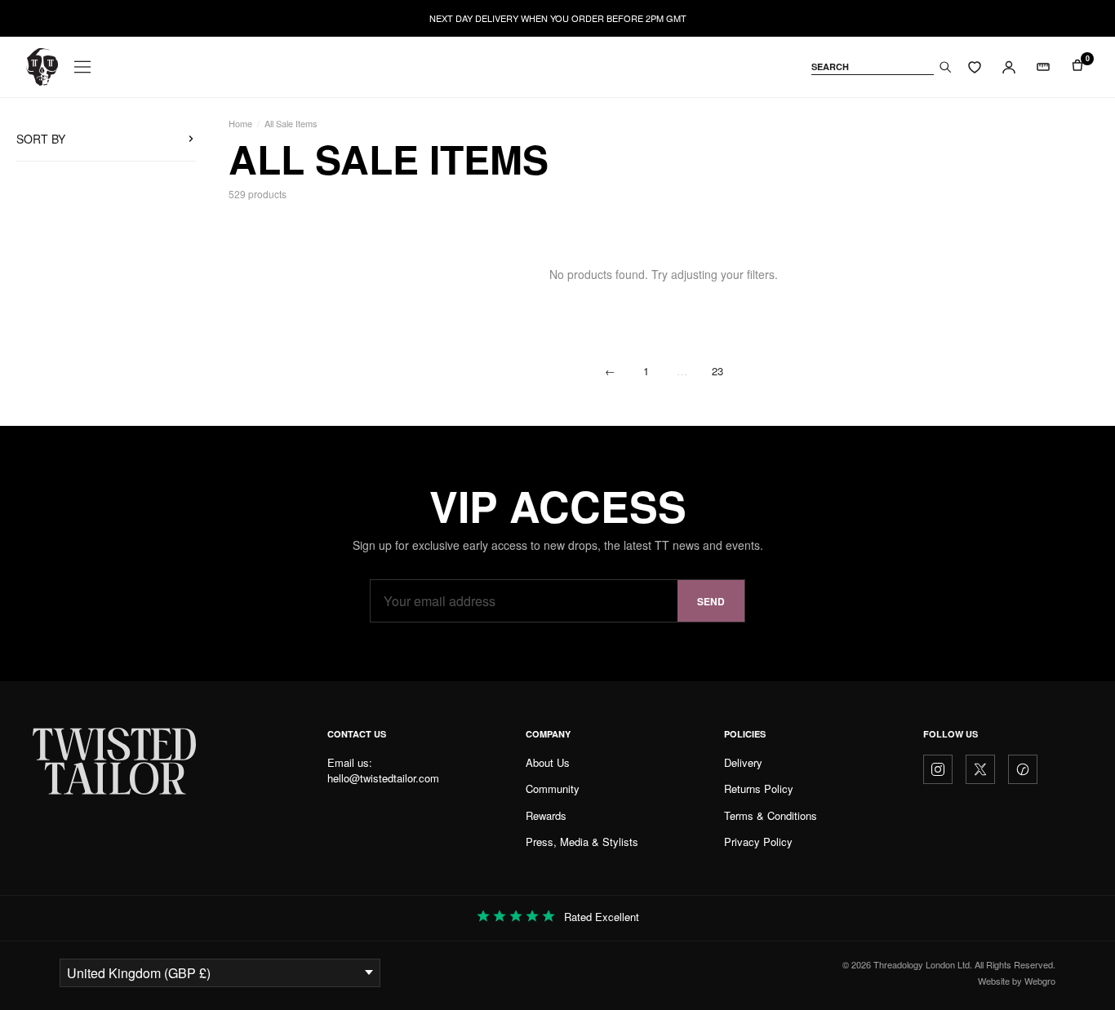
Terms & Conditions (770, 815)
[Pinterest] (1022, 769)
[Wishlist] (974, 66)
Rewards (546, 815)
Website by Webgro (1016, 980)
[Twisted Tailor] (42, 67)
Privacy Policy (758, 841)
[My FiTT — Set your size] (1043, 66)
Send (711, 601)
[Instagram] (938, 769)
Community (553, 788)
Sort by (40, 139)
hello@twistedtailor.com (383, 778)
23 (717, 371)
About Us (548, 762)
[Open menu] (82, 66)
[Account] (1008, 66)
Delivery (743, 762)
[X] (980, 769)
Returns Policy (758, 788)
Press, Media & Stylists (582, 841)
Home (240, 123)
